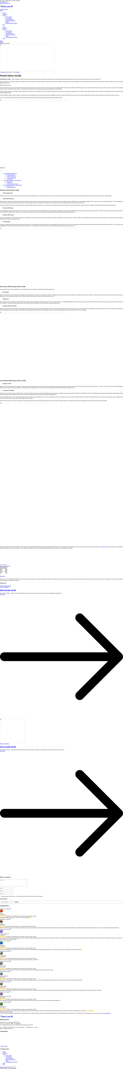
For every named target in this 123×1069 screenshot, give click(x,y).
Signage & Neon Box (10, 20)
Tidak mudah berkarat (11, 175)
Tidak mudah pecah (11, 174)
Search (16, 902)
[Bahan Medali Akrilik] (61, 586)
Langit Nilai (13, 1068)
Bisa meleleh (9, 181)
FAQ (4, 1064)
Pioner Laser (4, 72)
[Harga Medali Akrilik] (61, 731)
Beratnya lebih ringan (11, 176)
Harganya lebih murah (11, 178)
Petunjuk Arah (4, 1046)
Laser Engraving (9, 19)
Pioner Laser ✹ (3, 1067)
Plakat (7, 22)
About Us (5, 14)
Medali (18, 72)
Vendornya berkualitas (11, 187)
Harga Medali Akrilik (8, 747)
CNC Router (8, 18)
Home (4, 13)
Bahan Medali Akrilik (8, 590)
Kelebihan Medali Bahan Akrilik (10, 173)
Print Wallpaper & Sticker (11, 23)
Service (4, 15)
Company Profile (4, 9)
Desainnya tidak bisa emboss (12, 183)
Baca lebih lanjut (106, 1013)
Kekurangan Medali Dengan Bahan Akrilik (12, 180)
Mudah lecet (9, 182)
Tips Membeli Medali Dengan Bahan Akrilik (13, 185)
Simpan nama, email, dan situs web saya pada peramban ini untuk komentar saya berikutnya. (22, 896)
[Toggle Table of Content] (1, 171)
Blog (4, 24)
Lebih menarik (10, 179)
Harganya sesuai (10, 186)
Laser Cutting (9, 16)
